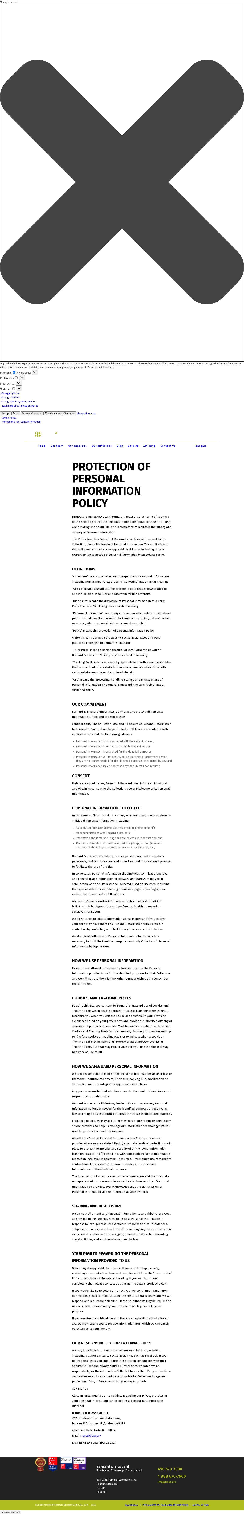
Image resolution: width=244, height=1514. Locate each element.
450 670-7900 (170, 1469)
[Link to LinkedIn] (194, 434)
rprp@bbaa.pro (91, 1435)
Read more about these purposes (19, 405)
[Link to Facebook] (200, 434)
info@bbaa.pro (167, 1482)
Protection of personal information (21, 421)
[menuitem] (41, 446)
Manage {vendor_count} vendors (19, 401)
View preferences (31, 413)
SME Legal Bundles (172, 434)
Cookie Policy (8, 417)
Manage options (10, 393)
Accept (5, 413)
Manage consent (11, 1512)
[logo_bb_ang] (53, 434)
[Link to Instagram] (206, 434)
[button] (122, 182)
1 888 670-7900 (172, 1476)
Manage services (10, 397)
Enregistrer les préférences (60, 413)
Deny (16, 413)
